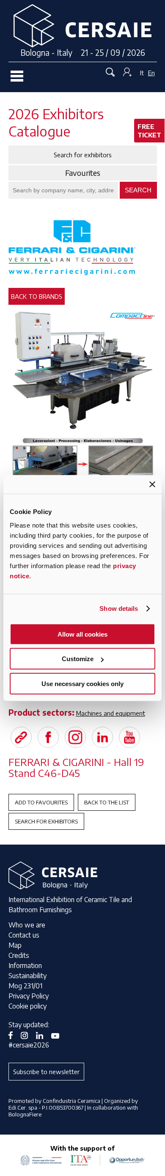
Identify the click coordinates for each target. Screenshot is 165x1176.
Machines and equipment (110, 713)
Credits (18, 955)
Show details (118, 608)
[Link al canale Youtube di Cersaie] (58, 1035)
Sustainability (27, 975)
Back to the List (106, 802)
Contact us (23, 935)
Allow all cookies (82, 633)
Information (25, 965)
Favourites (82, 173)
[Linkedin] (102, 737)
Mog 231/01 (25, 986)
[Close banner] (152, 484)
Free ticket (149, 131)
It (142, 73)
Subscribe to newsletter (46, 1071)
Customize (78, 658)
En (151, 73)
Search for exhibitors (46, 821)
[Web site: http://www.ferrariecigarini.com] (21, 737)
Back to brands (36, 296)
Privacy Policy (28, 996)
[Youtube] (129, 737)
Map (15, 945)
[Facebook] (48, 737)
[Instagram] (75, 737)
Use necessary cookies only (82, 683)
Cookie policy (27, 1006)
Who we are (26, 925)
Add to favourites (41, 802)
